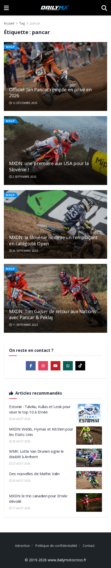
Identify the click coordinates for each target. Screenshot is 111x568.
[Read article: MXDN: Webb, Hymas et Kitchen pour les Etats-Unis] (89, 435)
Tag (22, 23)
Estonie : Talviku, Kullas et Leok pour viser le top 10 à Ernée (40, 409)
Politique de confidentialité (56, 545)
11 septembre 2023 (25, 325)
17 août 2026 (21, 508)
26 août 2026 (21, 419)
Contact (88, 545)
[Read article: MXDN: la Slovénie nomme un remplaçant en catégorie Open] (55, 224)
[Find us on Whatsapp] (68, 365)
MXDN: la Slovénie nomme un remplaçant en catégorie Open (53, 240)
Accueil (9, 23)
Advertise (22, 545)
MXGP (10, 47)
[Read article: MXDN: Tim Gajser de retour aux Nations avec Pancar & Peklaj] (55, 298)
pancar (35, 23)
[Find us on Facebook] (31, 365)
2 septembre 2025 (24, 176)
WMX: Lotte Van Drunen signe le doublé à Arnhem (36, 454)
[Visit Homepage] (55, 8)
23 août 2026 (21, 463)
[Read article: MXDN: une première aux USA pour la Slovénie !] (55, 150)
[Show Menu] (6, 7)
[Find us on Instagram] (43, 365)
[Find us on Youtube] (55, 365)
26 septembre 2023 (25, 251)
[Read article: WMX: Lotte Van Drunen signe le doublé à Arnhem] (89, 458)
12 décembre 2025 (24, 103)
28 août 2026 (21, 441)
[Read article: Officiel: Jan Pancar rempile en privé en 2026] (55, 76)
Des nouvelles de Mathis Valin (34, 473)
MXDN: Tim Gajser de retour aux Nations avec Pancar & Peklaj (52, 314)
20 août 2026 (21, 480)
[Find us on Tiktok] (80, 365)
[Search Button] (104, 7)
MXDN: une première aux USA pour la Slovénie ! (49, 166)
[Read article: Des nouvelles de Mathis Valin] (89, 480)
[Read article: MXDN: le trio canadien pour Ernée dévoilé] (89, 502)
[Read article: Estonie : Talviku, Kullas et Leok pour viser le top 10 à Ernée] (89, 413)
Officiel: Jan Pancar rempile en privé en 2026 (50, 92)
